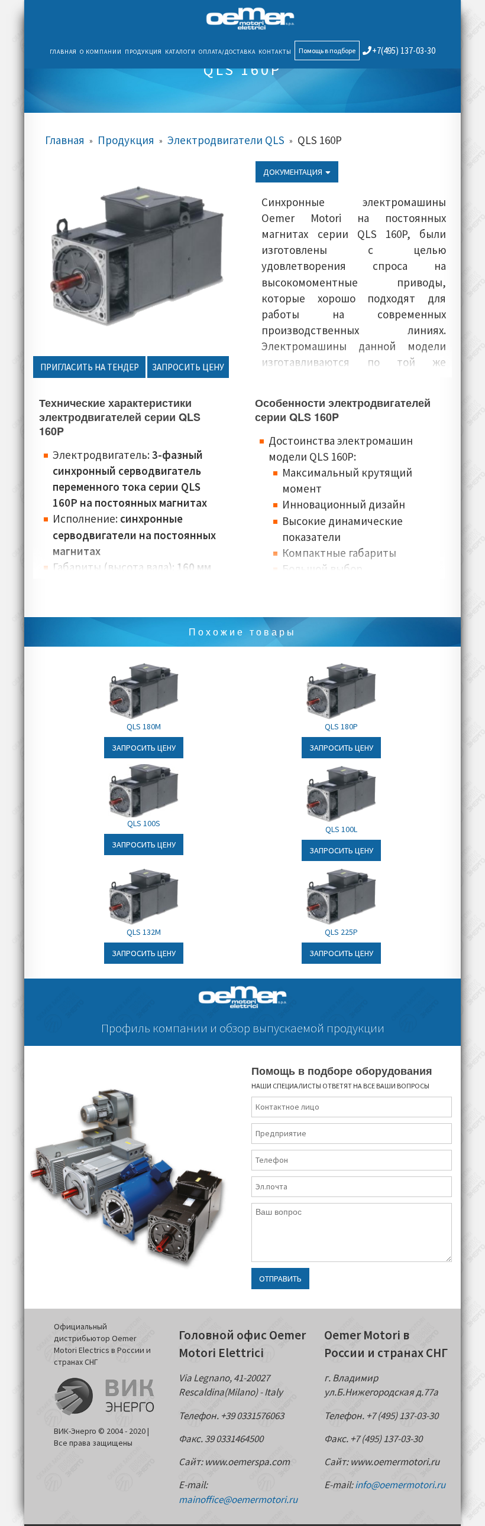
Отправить (280, 1278)
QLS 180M (144, 726)
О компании (101, 52)
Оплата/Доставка (227, 52)
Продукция (143, 52)
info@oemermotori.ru (400, 1484)
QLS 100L (341, 829)
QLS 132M (144, 932)
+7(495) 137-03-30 (403, 50)
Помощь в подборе (327, 50)
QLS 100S (143, 823)
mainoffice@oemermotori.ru (238, 1499)
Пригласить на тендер (89, 367)
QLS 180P (341, 726)
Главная (63, 52)
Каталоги (180, 52)
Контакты (275, 52)
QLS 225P (341, 932)
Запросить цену (188, 367)
